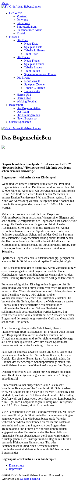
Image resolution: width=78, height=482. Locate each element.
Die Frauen (23, 57)
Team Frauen (32, 70)
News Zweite (32, 81)
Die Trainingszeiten (28, 115)
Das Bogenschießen (29, 108)
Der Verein (15, 13)
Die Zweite (23, 77)
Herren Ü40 (24, 98)
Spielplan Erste (33, 47)
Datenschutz (16, 465)
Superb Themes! (30, 478)
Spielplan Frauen (34, 64)
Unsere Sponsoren (20, 121)
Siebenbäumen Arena (29, 30)
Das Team (23, 111)
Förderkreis (23, 23)
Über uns (22, 19)
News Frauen (32, 60)
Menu (5, 3)
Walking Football (27, 101)
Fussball (14, 36)
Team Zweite (32, 91)
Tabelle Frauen (33, 67)
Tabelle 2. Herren (34, 87)
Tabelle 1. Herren (34, 50)
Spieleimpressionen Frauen (40, 74)
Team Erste (31, 53)
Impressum (15, 468)
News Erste (31, 43)
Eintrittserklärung (27, 26)
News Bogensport (27, 118)
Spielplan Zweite (34, 84)
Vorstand (22, 16)
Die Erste (22, 40)
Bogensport (16, 104)
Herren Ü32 (24, 94)
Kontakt (21, 33)
